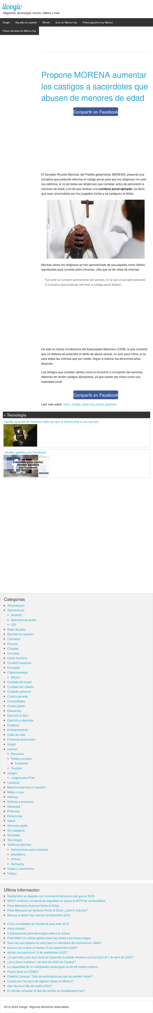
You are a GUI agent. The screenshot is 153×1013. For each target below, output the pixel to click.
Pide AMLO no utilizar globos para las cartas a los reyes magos (49, 938)
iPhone (16, 859)
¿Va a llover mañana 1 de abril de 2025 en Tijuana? (41, 962)
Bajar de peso (16, 629)
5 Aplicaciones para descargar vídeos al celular (38, 933)
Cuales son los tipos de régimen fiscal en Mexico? (40, 981)
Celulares (13, 639)
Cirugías (12, 648)
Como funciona (17, 658)
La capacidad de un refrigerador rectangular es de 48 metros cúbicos (52, 967)
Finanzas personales (21, 739)
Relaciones (14, 816)
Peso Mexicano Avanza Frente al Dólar (33, 905)
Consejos (13, 667)
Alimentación (16, 605)
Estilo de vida (16, 734)
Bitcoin (46, 22)
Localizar (13, 782)
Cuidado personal (19, 691)
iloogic (12, 6)
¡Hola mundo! (16, 928)
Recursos (17, 754)
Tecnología (14, 840)
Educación (14, 711)
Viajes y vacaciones (20, 868)
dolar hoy (88, 404)
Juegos (12, 773)
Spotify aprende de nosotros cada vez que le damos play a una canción (51, 421)
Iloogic (6, 22)
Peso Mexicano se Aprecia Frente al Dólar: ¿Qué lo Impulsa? (47, 910)
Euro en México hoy (66, 22)
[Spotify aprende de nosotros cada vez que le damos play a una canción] (20, 435)
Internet (12, 749)
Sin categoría (16, 830)
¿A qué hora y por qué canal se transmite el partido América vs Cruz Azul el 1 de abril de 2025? (70, 957)
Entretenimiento (17, 730)
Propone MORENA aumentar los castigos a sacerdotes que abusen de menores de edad (94, 85)
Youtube (16, 768)
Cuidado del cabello (20, 687)
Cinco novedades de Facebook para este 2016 (38, 924)
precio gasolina (106, 404)
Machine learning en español (26, 787)
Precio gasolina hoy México (98, 22)
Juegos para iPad (22, 778)
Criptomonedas (17, 672)
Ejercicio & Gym (18, 715)
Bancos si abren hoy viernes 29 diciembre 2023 (38, 915)
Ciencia (12, 644)
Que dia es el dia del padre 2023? (29, 986)
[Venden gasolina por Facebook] (26, 465)
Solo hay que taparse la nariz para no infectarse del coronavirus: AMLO (54, 943)
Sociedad (13, 835)
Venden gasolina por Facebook (25, 452)
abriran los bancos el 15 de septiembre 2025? (37, 952)
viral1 (67, 404)
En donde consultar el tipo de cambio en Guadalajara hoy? (46, 991)
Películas (13, 811)
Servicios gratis (17, 825)
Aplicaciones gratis (23, 620)
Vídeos (12, 873)
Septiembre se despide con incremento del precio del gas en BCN (51, 896)
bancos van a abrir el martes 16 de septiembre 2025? (42, 947)
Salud (11, 821)
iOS (13, 624)
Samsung (17, 864)
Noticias (12, 797)
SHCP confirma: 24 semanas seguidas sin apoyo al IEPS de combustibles (56, 901)
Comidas (13, 653)
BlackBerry (18, 854)
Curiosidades (16, 701)
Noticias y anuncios (20, 801)
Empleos (13, 725)
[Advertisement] (95, 145)
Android (16, 615)
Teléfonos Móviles (19, 844)
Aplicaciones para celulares (29, 849)
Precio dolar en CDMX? (23, 971)
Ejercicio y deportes (20, 720)
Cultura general (17, 696)
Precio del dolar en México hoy (19, 31)
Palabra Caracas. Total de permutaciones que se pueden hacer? (50, 976)
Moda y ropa (15, 792)
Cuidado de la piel (19, 682)
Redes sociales (21, 758)
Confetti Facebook (19, 663)
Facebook (21, 763)
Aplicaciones (15, 610)
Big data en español (26, 22)
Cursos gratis (16, 706)
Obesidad (13, 806)
